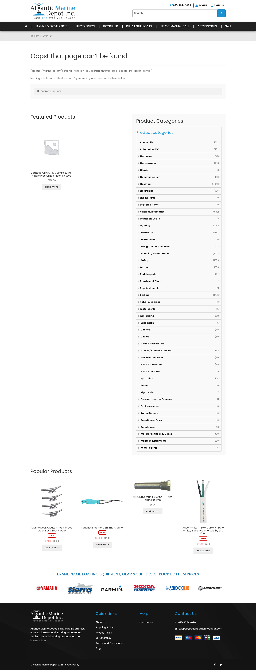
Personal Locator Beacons (156, 399)
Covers (144, 336)
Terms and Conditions (109, 643)
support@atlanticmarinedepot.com (200, 628)
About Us (101, 622)
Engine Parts (147, 197)
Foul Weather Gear (151, 357)
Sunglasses (147, 427)
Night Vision (147, 392)
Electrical (145, 184)
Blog (98, 648)
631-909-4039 (182, 5)
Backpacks (147, 323)
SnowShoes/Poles (151, 420)
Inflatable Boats (139, 26)
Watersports (147, 309)
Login (202, 5)
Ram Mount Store (150, 281)
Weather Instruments (153, 440)
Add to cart (52, 547)
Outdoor (145, 267)
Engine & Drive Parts (51, 26)
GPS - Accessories (151, 364)
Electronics (85, 26)
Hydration (146, 378)
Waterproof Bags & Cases (156, 434)
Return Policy (103, 638)
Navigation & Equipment (155, 246)
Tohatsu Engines (150, 302)
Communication (150, 177)
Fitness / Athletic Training (156, 350)
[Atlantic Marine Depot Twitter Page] (221, 665)
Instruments (147, 239)
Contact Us (146, 622)
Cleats (144, 170)
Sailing (144, 295)
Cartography (148, 163)
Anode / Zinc (147, 142)
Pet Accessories (149, 406)
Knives (144, 385)
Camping (146, 156)
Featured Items (149, 204)
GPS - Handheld (150, 371)
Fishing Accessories (152, 343)
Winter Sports (148, 447)
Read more (51, 186)
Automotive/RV (149, 149)
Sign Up (218, 5)
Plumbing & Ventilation (154, 253)
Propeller (110, 26)
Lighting (145, 225)
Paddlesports (148, 274)
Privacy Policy (104, 632)
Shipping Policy (105, 627)
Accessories (207, 26)
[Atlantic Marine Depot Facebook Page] (215, 665)
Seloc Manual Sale (175, 26)
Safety (144, 260)
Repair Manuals (149, 288)
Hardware (146, 232)
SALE (228, 26)
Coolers (145, 329)
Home (37, 35)
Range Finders (149, 413)
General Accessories (152, 211)
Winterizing (147, 316)
